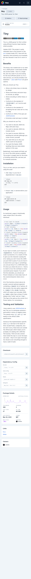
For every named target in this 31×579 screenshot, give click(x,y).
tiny (3, 11)
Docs (4, 432)
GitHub (4, 434)
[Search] (24, 3)
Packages (5, 8)
